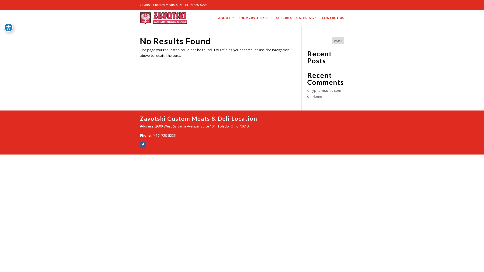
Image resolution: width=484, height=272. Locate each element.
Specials (284, 17)
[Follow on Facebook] (143, 145)
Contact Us (333, 17)
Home (317, 96)
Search (338, 40)
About (224, 17)
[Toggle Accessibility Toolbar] (8, 27)
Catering (305, 17)
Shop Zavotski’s (253, 17)
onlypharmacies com (324, 90)
